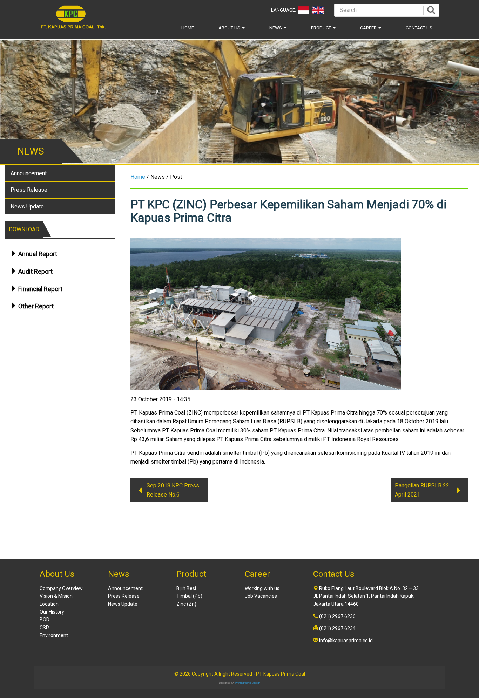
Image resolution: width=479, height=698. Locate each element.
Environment (54, 635)
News (276, 27)
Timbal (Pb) (189, 596)
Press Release (29, 189)
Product (321, 27)
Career (369, 27)
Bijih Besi (186, 588)
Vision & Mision (56, 596)
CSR (44, 627)
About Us (229, 27)
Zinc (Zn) (186, 604)
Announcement (29, 173)
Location (49, 604)
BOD (44, 619)
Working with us (262, 588)
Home (187, 27)
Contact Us (419, 27)
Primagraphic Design (247, 682)
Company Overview (61, 588)
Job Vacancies (261, 596)
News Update (27, 206)
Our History (52, 612)
